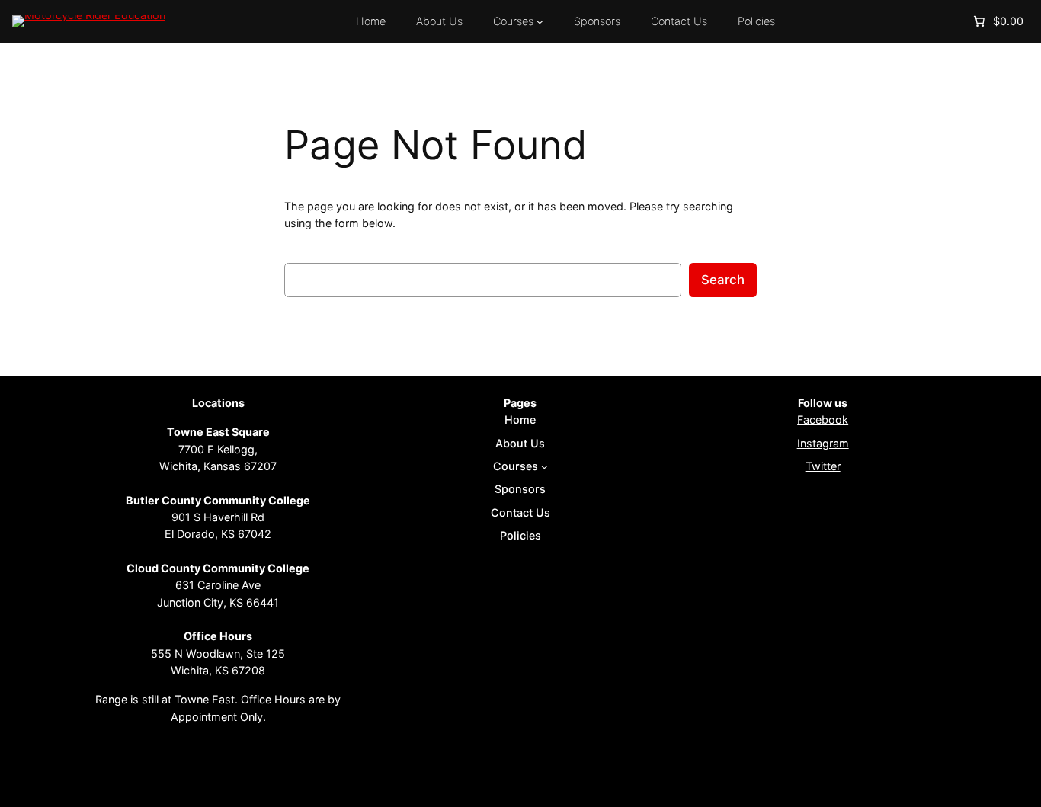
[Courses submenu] (540, 21)
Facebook (822, 419)
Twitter (823, 466)
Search (723, 279)
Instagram (823, 443)
